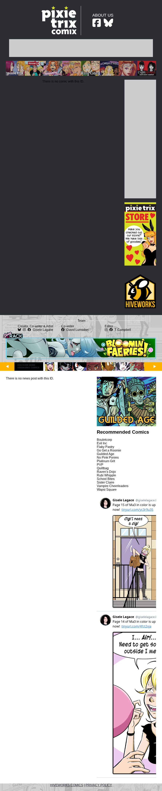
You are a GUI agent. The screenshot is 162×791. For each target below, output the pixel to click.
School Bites (106, 479)
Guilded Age (105, 454)
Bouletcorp (104, 439)
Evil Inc (102, 443)
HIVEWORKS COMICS (66, 785)
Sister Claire (105, 482)
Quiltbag (103, 468)
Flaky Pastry (105, 446)
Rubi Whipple (106, 475)
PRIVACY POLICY (99, 785)
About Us (102, 15)
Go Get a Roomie (109, 450)
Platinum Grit (106, 461)
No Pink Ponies (108, 457)
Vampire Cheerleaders (112, 486)
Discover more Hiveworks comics (28, 366)
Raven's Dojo (106, 471)
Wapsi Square (107, 489)
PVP (100, 464)
